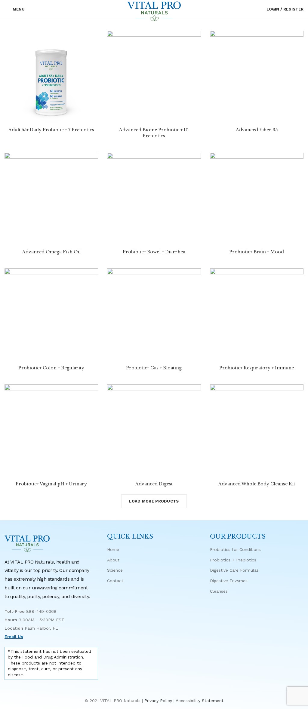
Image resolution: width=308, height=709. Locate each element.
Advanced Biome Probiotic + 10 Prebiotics (154, 133)
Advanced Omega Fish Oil (51, 252)
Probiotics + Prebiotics (233, 560)
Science (115, 570)
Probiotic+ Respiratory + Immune (256, 368)
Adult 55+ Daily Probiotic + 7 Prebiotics (51, 130)
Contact (115, 580)
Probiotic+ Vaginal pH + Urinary (51, 484)
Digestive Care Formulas (234, 570)
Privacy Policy (158, 700)
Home (113, 549)
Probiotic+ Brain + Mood (256, 252)
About (113, 560)
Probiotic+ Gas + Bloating (154, 368)
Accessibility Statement (199, 700)
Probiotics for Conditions (235, 549)
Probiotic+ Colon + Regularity (51, 368)
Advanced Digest (154, 484)
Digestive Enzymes (229, 580)
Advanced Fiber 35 (257, 130)
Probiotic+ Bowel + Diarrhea (154, 252)
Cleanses (219, 591)
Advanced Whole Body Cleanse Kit (256, 484)
